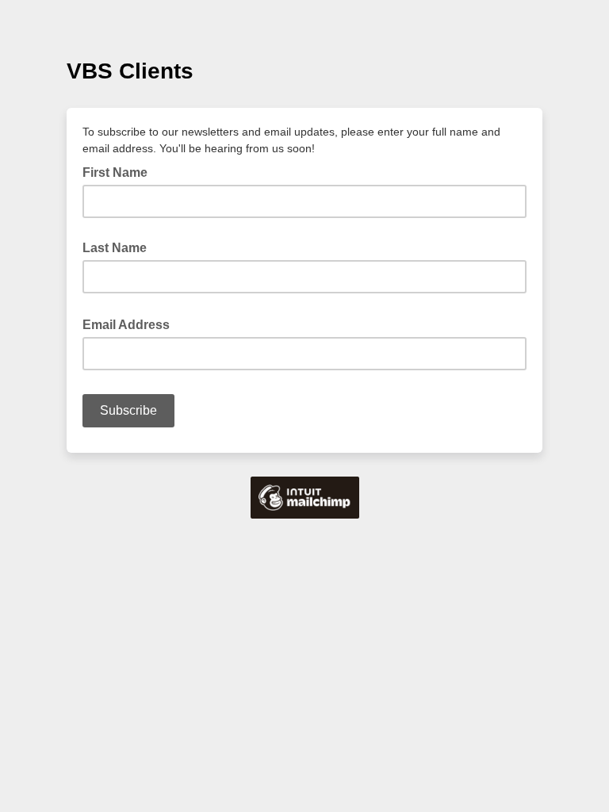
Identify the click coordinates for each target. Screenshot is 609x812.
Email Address (130, 323)
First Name (114, 172)
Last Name (114, 248)
